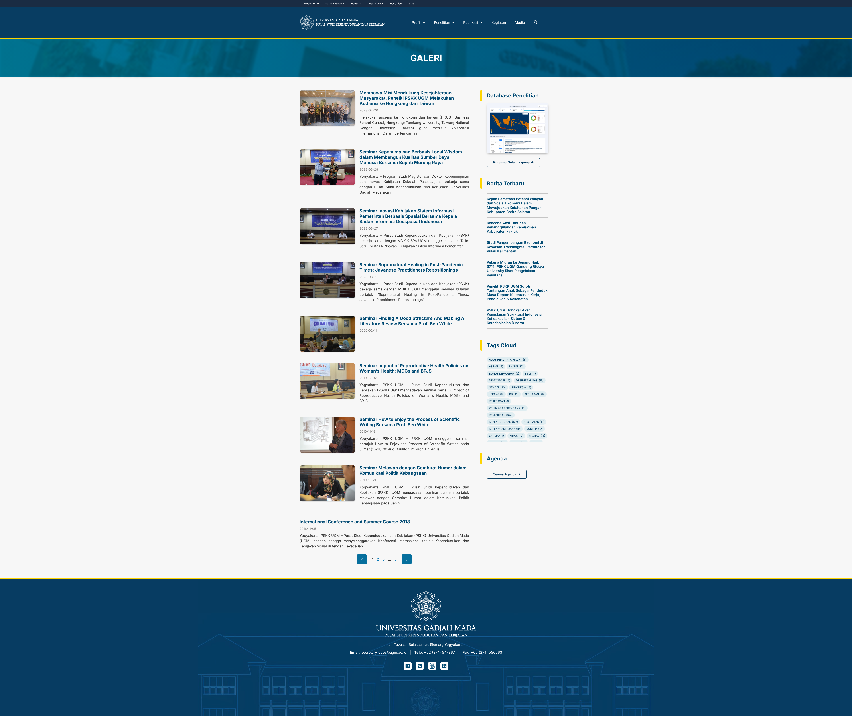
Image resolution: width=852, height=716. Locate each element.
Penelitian (396, 3)
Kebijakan (534, 394)
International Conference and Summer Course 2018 (355, 521)
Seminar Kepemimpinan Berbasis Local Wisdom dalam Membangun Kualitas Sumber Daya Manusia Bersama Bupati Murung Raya (410, 157)
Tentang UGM (311, 3)
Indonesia (521, 387)
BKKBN (516, 366)
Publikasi (470, 22)
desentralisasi (529, 380)
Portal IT (356, 3)
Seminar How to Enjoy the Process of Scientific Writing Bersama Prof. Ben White (409, 422)
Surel (411, 3)
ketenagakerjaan (505, 428)
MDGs (516, 435)
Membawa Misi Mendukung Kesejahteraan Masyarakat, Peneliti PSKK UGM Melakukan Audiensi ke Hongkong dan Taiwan (406, 98)
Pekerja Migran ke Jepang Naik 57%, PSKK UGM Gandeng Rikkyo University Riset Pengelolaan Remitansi (515, 268)
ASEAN (496, 366)
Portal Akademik (335, 3)
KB (514, 394)
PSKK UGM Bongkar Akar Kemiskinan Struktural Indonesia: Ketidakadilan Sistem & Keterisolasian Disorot (515, 316)
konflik (534, 428)
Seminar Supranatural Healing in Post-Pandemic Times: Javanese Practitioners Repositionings (411, 267)
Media (520, 22)
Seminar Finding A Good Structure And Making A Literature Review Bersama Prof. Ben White (411, 321)
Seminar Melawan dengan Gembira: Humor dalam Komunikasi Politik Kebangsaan (413, 470)
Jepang (496, 394)
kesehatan (534, 422)
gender (497, 387)
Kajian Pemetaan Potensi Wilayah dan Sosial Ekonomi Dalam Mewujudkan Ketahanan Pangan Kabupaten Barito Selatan (515, 205)
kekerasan (499, 401)
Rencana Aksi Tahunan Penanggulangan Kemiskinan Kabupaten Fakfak (511, 227)
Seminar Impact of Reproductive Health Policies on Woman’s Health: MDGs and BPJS (413, 368)
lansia (496, 435)
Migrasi (537, 435)
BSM (530, 373)
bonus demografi (504, 373)
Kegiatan (498, 22)
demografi (499, 380)
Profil (416, 22)
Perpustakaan (376, 3)
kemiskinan (501, 415)
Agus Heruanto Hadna (507, 359)
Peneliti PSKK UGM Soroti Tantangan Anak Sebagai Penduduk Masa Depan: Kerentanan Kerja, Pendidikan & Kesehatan (517, 292)
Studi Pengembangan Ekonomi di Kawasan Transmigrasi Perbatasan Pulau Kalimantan (516, 246)
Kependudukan (503, 422)
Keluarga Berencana (507, 408)
